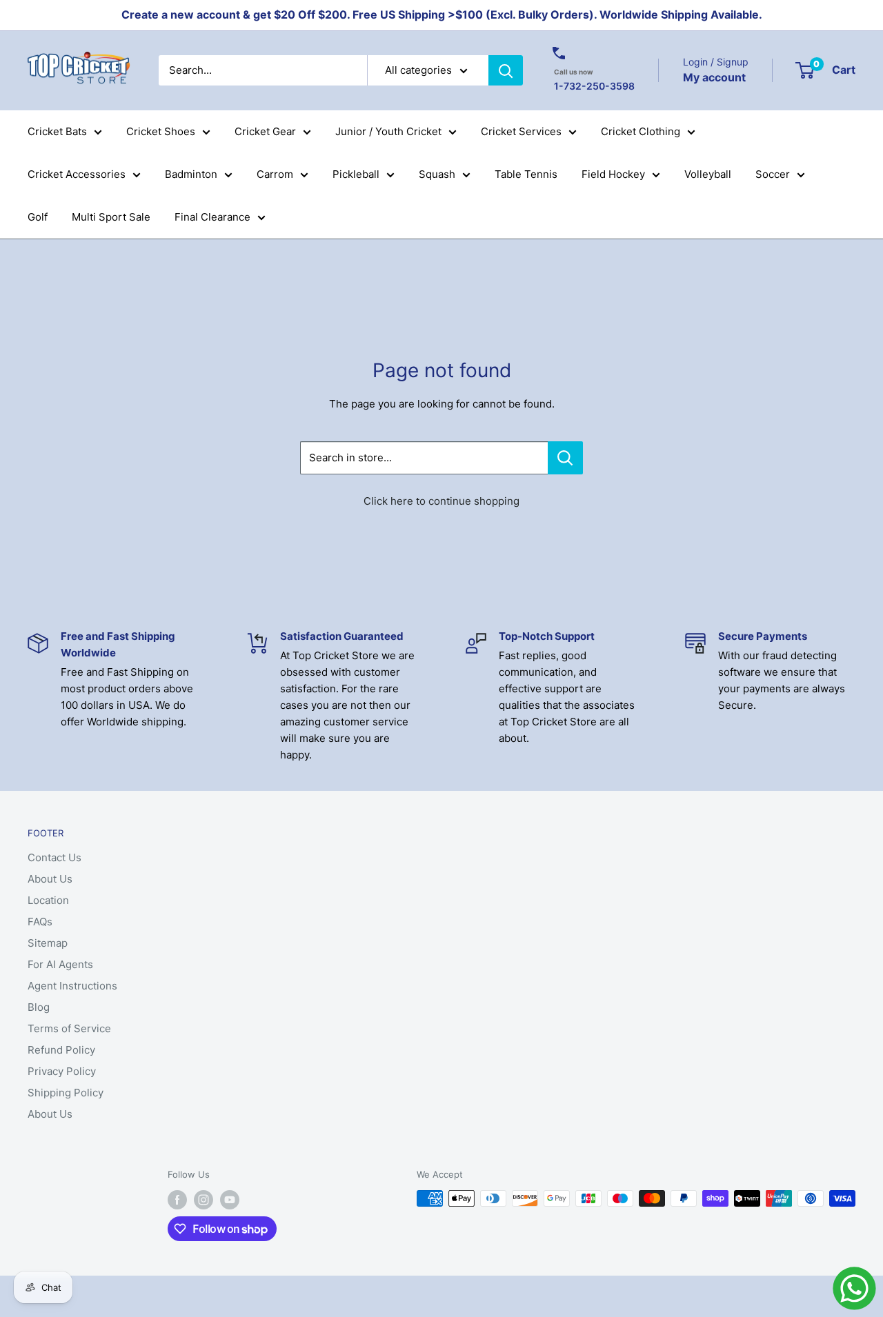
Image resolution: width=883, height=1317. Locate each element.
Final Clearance (212, 216)
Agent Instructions (72, 985)
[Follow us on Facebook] (177, 1199)
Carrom (275, 174)
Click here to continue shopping (441, 500)
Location (48, 900)
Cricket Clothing (640, 131)
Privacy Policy (62, 1071)
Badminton (191, 174)
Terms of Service (69, 1028)
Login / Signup (715, 62)
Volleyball (707, 174)
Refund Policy (61, 1049)
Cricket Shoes (160, 131)
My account (714, 76)
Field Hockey (613, 174)
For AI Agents (60, 964)
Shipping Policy (65, 1092)
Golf (38, 216)
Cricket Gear (265, 131)
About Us (50, 878)
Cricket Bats (57, 131)
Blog (39, 1007)
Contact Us (54, 857)
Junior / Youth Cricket (388, 131)
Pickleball (356, 174)
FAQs (40, 921)
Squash (437, 174)
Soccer (772, 174)
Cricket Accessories (77, 174)
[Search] (505, 70)
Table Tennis (526, 174)
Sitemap (48, 942)
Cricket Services (521, 131)
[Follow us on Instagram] (203, 1199)
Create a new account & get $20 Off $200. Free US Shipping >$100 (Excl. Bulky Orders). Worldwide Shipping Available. (441, 14)
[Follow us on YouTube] (229, 1199)
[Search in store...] (565, 457)
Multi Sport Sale (111, 216)
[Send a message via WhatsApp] (854, 1288)
